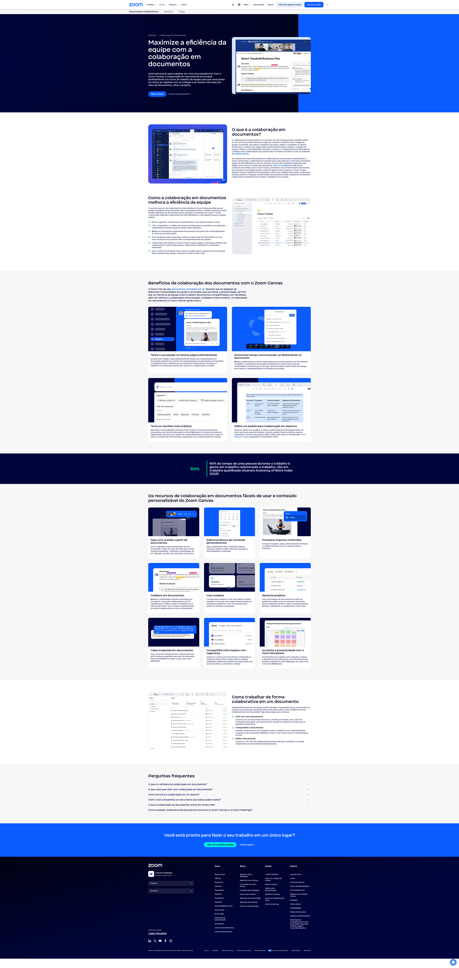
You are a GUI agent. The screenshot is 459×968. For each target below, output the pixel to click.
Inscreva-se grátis (314, 5)
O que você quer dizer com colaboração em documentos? (180, 789)
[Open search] (233, 4)
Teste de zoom (295, 874)
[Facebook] (165, 940)
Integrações (219, 890)
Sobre (217, 866)
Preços (184, 5)
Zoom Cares (219, 910)
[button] (453, 962)
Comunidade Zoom (297, 890)
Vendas (268, 866)
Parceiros (218, 894)
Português (153, 883)
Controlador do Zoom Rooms (248, 885)
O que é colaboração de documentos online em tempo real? (181, 804)
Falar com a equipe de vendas (221, 844)
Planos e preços (271, 884)
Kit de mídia (219, 914)
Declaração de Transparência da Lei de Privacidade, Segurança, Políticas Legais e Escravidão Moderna (299, 924)
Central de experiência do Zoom (274, 899)
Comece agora (247, 844)
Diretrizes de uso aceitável (244, 950)
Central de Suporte (297, 882)
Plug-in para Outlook (247, 894)
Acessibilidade (295, 908)
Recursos (168, 11)
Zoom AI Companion (282, 165)
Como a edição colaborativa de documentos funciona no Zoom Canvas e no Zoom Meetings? (200, 810)
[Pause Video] (223, 180)
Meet (246, 5)
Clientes (218, 878)
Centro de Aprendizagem (299, 886)
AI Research (219, 924)
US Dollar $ (154, 891)
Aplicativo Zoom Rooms (249, 880)
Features (152, 35)
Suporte (270, 5)
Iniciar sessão (258, 5)
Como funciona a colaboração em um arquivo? (174, 794)
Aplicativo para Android (248, 902)
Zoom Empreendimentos (224, 928)
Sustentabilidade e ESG (224, 906)
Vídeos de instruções (298, 912)
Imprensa (218, 902)
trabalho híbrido (242, 154)
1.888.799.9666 (157, 933)
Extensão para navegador (249, 890)
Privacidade (215, 950)
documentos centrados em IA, (189, 289)
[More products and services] (327, 4)
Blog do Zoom (220, 874)
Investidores (219, 898)
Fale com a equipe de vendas (290, 5)
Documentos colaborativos (143, 11)
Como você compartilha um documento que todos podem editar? (184, 799)
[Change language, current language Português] (239, 4)
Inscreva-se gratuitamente (179, 94)
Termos (207, 950)
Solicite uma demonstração (270, 889)
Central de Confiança (227, 950)
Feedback (294, 900)
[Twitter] (154, 940)
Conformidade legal (259, 950)
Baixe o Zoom (158, 94)
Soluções (172, 5)
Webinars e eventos (272, 894)
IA (163, 5)
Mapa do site (307, 950)
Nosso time (219, 882)
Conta (292, 878)
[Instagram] (170, 940)
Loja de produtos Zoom (223, 932)
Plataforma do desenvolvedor (220, 919)
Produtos (150, 5)
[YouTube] (160, 940)
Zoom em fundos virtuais (249, 906)
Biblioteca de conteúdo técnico (299, 895)
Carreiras (218, 886)
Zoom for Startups (272, 904)
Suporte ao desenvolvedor (300, 916)
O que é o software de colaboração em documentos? (177, 784)
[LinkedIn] (149, 940)
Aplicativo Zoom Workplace (246, 875)
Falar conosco (295, 904)
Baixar (243, 866)
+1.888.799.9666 (271, 874)
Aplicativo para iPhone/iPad (250, 898)
